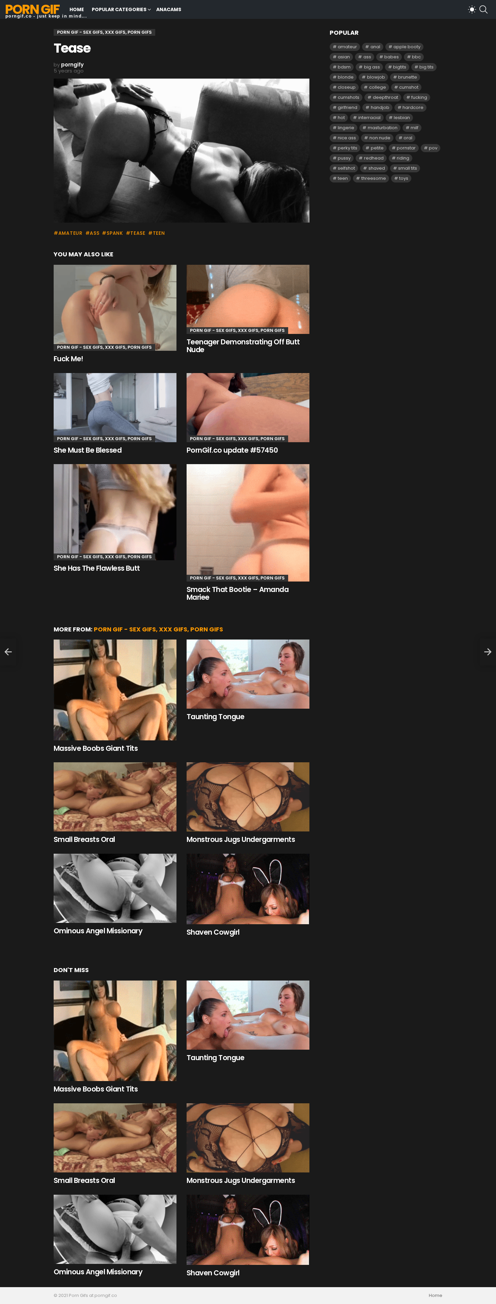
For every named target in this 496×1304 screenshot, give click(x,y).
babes (391, 57)
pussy (344, 158)
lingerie (346, 127)
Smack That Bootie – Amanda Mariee (237, 593)
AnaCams (168, 9)
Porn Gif (32, 9)
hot (341, 117)
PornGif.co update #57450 (232, 450)
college (377, 87)
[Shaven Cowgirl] (248, 889)
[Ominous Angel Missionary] (115, 888)
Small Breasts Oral (84, 839)
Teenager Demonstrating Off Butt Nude (243, 346)
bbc (416, 57)
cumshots (348, 97)
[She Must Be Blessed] (115, 407)
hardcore (413, 107)
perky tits (347, 148)
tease (137, 233)
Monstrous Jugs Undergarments (241, 839)
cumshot (408, 87)
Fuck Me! (68, 359)
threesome (373, 178)
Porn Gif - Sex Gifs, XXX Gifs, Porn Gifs (104, 347)
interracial (369, 117)
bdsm (344, 67)
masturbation (382, 127)
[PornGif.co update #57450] (248, 407)
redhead (374, 158)
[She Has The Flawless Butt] (115, 512)
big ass (372, 67)
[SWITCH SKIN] (472, 9)
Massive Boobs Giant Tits (96, 748)
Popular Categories (119, 9)
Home (77, 9)
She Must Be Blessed (87, 450)
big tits (426, 67)
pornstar (406, 148)
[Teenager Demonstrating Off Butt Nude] (248, 299)
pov (433, 148)
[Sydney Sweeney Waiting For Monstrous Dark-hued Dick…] (8, 652)
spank (115, 233)
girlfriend (347, 107)
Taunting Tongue (215, 716)
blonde (346, 77)
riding (403, 158)
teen (159, 233)
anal (375, 47)
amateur (70, 233)
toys (403, 178)
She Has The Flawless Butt (97, 568)
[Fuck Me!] (115, 308)
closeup (347, 87)
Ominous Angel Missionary (98, 931)
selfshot (346, 168)
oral (408, 138)
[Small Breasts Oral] (115, 796)
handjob (380, 107)
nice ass (347, 138)
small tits (407, 168)
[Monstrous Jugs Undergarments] (248, 796)
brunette (407, 77)
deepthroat (385, 97)
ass (94, 233)
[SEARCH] (483, 9)
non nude (379, 138)
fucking (419, 97)
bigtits (399, 67)
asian (344, 57)
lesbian (402, 117)
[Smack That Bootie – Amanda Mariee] (248, 522)
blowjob (376, 77)
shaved (376, 168)
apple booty (406, 47)
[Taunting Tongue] (248, 674)
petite (377, 148)
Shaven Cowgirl (213, 932)
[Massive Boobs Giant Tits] (115, 690)
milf (414, 127)
